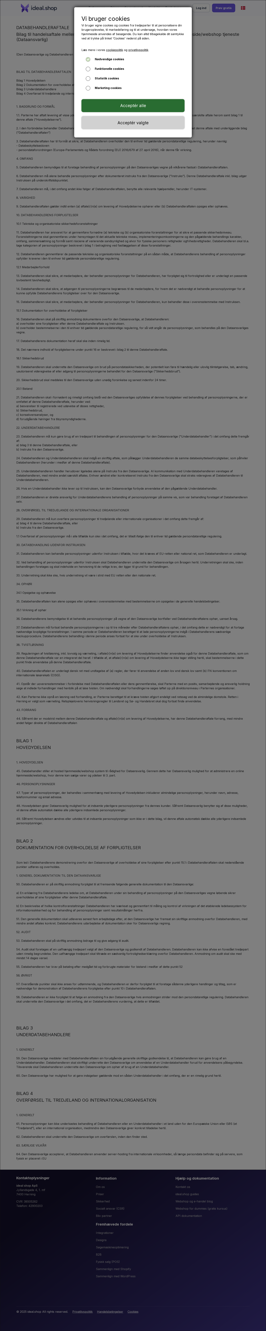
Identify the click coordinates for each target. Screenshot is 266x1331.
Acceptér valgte (133, 122)
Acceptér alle (133, 105)
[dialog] (133, 665)
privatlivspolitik (138, 50)
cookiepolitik (114, 50)
